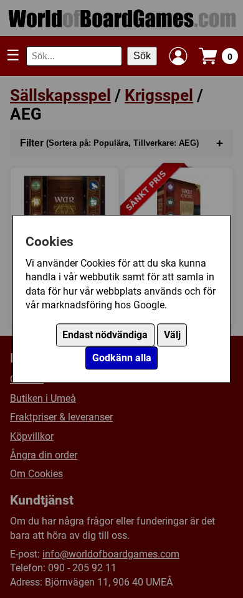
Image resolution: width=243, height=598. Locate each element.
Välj (172, 335)
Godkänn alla (121, 358)
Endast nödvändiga (105, 335)
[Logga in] (178, 56)
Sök (142, 55)
